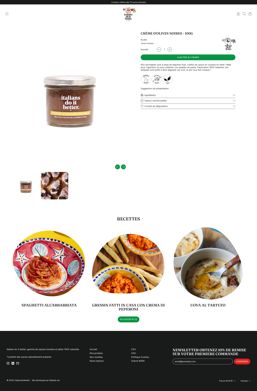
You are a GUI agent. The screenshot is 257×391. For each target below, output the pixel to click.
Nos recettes (96, 357)
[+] (170, 49)
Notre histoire (97, 361)
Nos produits (96, 353)
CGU (133, 353)
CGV (133, 349)
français (244, 381)
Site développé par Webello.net (46, 380)
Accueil (93, 349)
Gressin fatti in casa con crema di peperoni (128, 307)
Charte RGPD (138, 361)
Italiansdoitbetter (22, 380)
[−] (159, 49)
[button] (244, 14)
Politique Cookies (140, 357)
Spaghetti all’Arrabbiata (49, 305)
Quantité (144, 49)
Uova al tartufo (207, 305)
